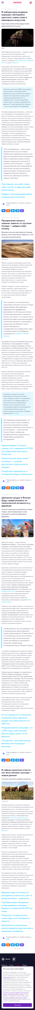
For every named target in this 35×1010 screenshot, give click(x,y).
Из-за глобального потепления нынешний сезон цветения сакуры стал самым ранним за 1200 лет (16, 719)
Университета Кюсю (8, 591)
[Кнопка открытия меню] (2, 2)
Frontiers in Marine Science (16, 334)
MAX (8, 205)
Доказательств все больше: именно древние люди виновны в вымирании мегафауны (17, 928)
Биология (17, 217)
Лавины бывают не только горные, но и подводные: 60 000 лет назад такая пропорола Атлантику (17, 450)
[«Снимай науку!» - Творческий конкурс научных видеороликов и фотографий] (31, 2)
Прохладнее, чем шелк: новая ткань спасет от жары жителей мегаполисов (15, 187)
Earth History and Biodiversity (18, 818)
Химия (15, 9)
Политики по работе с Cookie (16, 994)
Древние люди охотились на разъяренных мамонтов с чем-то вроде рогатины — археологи (16, 895)
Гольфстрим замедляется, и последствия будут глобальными (17, 473)
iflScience (15, 63)
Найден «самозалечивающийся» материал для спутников (16, 195)
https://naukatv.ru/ (7, 977)
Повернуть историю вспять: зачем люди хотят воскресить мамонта (15, 918)
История (15, 767)
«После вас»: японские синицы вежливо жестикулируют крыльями (16, 743)
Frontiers (16, 413)
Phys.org (4, 830)
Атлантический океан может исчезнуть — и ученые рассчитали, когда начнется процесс (15, 463)
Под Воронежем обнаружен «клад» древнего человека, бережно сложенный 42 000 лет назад (17, 907)
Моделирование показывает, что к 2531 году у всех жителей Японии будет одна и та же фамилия (17, 732)
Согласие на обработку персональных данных (15, 997)
